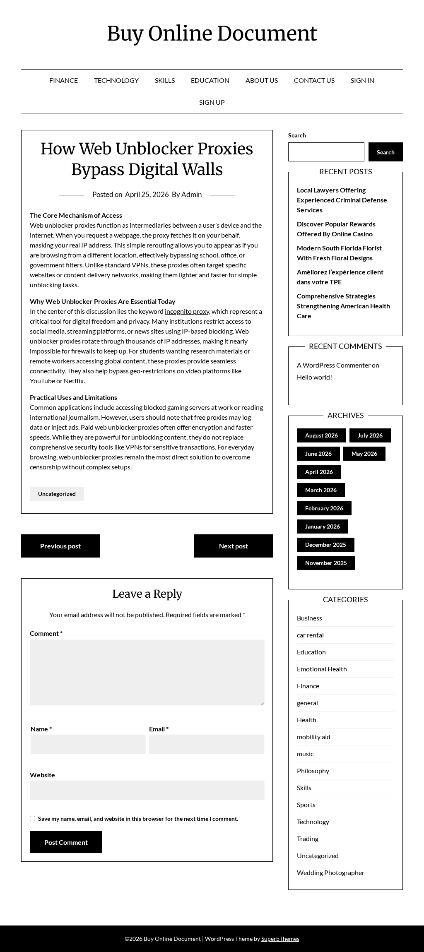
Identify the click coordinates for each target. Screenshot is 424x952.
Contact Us (314, 80)
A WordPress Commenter (334, 365)
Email (159, 729)
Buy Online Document (212, 33)
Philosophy (313, 770)
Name (41, 729)
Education (210, 80)
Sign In (362, 80)
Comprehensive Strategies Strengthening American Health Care (343, 306)
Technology (116, 80)
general (307, 703)
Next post (233, 546)
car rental (310, 635)
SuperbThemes (280, 938)
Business (309, 618)
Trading (307, 838)
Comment (46, 633)
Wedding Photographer (330, 872)
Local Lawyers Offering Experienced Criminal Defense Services (342, 200)
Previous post (60, 546)
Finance (63, 80)
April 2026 (319, 471)
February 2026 (324, 508)
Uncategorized (57, 493)
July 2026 (370, 435)
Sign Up (212, 102)
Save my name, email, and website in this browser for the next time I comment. (138, 818)
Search (297, 135)
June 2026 (318, 453)
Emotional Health (322, 669)
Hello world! (314, 377)
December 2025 (325, 544)
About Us (262, 80)
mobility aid (313, 736)
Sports (306, 804)
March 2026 (321, 489)
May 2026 (364, 453)
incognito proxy (187, 311)
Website (42, 775)
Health (306, 720)
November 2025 (326, 562)
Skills (165, 80)
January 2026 (322, 526)
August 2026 (321, 435)
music (305, 753)
